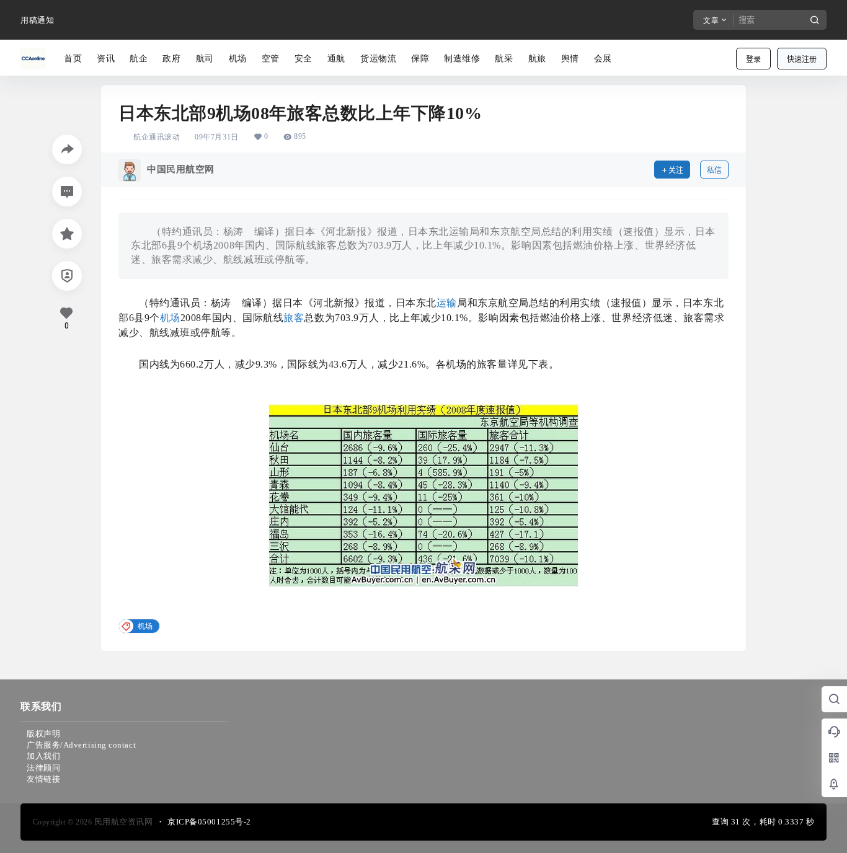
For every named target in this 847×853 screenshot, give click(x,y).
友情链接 (43, 779)
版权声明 (43, 733)
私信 (714, 170)
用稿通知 (37, 20)
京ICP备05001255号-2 (209, 821)
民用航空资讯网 (122, 821)
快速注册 (802, 59)
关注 (675, 170)
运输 (447, 303)
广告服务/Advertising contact (81, 744)
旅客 (293, 317)
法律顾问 (43, 767)
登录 (753, 59)
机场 (170, 317)
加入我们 (43, 756)
